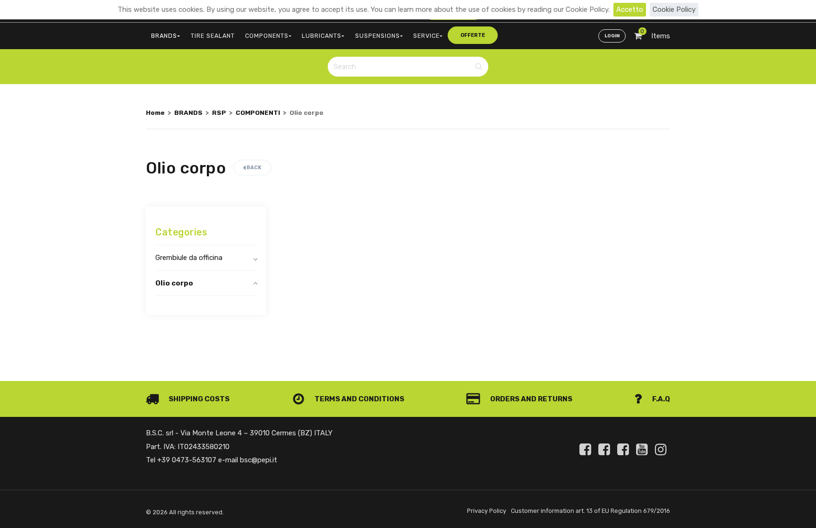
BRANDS (164, 35)
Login (612, 36)
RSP (219, 112)
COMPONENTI (258, 112)
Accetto (629, 9)
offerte (472, 35)
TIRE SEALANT (213, 35)
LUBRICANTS (321, 35)
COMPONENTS (267, 35)
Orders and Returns (530, 399)
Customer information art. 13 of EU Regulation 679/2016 (590, 510)
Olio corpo (174, 283)
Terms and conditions (358, 399)
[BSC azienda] (605, 449)
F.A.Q (660, 399)
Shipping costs (198, 399)
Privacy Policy (486, 510)
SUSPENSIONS (377, 35)
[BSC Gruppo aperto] (587, 449)
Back (254, 167)
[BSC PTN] (624, 449)
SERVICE (426, 35)
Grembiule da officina (188, 257)
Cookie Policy (674, 9)
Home (155, 112)
